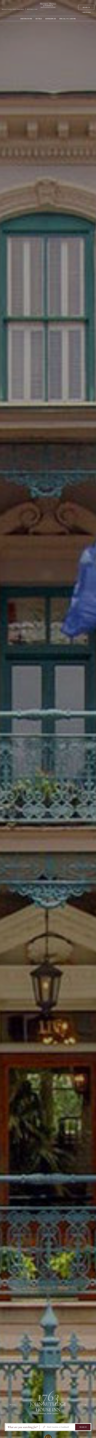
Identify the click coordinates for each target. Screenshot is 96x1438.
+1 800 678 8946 (86, 12)
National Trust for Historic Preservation (13, 9)
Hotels (38, 19)
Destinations (26, 19)
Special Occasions (67, 19)
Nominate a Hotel (32, 9)
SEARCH (86, 7)
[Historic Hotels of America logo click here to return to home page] (48, 6)
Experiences (50, 19)
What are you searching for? (22, 1427)
